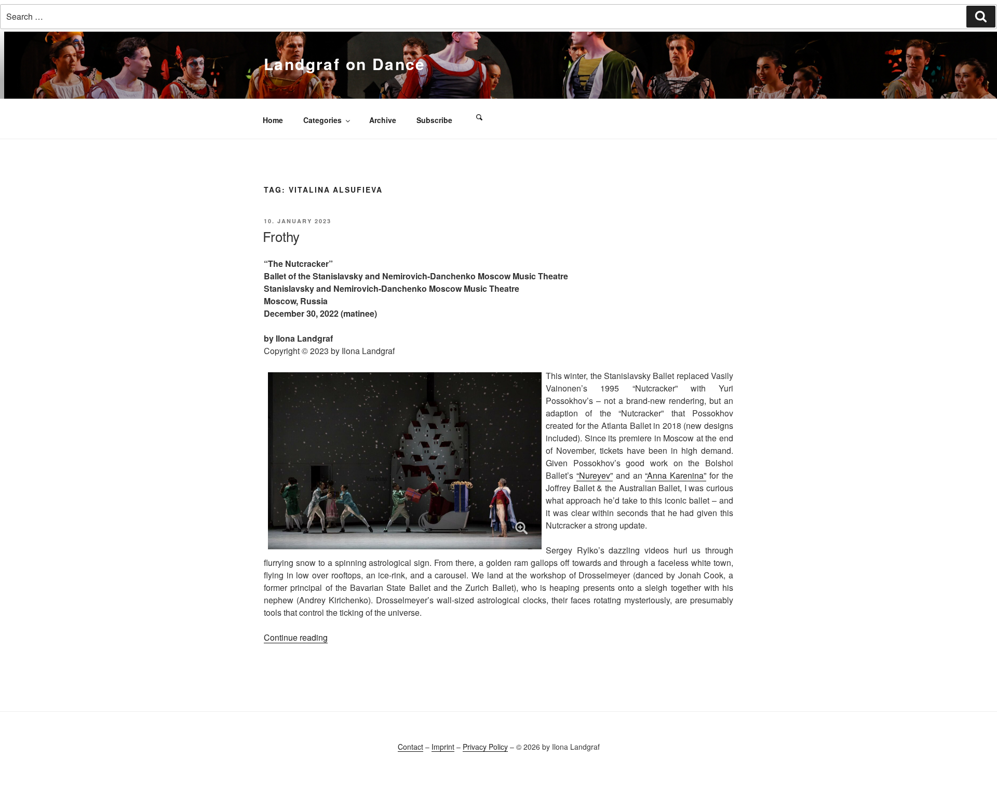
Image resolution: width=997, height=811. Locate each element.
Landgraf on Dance (345, 63)
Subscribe (434, 120)
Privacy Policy (485, 746)
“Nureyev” (594, 475)
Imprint (443, 746)
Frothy (281, 236)
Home (273, 120)
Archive (382, 120)
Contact (410, 746)
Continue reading (296, 637)
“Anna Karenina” (675, 475)
